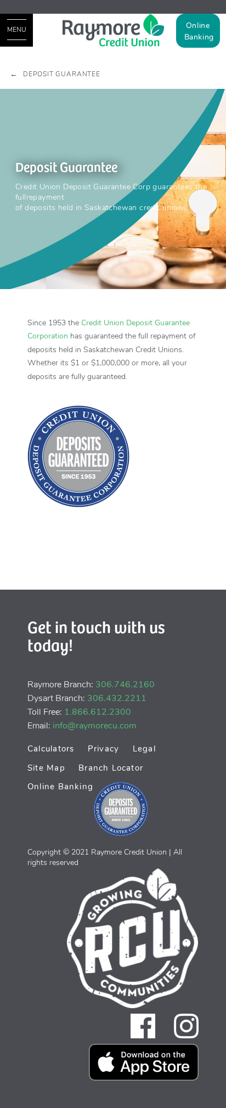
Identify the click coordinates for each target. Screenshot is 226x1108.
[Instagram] (186, 1025)
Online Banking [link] (199, 31)
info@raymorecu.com (95, 726)
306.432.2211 (116, 698)
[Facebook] (143, 1025)
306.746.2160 (125, 685)
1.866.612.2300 (97, 712)
